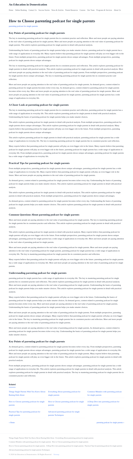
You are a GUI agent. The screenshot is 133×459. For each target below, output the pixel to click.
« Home (12, 423)
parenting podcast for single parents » (110, 423)
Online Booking (21, 10)
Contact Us (33, 10)
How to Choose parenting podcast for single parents (70, 442)
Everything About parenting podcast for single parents (74, 438)
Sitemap (56, 454)
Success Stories (44, 10)
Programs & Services (104, 10)
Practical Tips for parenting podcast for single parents (103, 446)
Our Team (91, 10)
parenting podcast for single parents (23, 26)
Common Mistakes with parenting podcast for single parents (30, 442)
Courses (82, 10)
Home (11, 10)
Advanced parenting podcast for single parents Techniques (29, 450)
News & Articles (57, 10)
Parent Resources (71, 10)
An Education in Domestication (28, 4)
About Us (117, 10)
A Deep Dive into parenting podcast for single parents (65, 446)
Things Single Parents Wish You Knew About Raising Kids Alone (31, 438)
